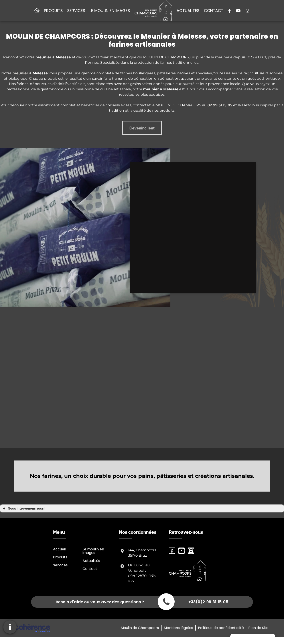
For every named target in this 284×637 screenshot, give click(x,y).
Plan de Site (258, 627)
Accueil (59, 549)
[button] (142, 128)
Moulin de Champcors (140, 627)
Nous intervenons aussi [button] (26, 508)
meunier (20, 73)
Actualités (188, 11)
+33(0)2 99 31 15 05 (208, 602)
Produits (53, 11)
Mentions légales (178, 627)
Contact (213, 11)
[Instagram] (191, 551)
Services (76, 11)
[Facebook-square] (172, 551)
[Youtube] (181, 551)
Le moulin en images (110, 11)
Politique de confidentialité (221, 627)
